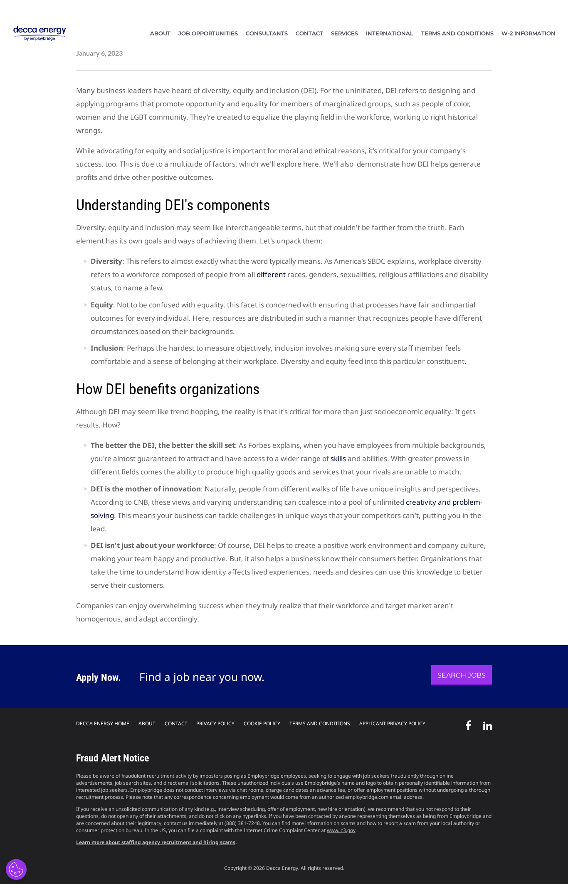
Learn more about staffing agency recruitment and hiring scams (155, 842)
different (271, 274)
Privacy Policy (215, 723)
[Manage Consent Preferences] (16, 869)
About (160, 33)
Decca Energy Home (102, 723)
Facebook (466, 724)
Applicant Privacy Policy (392, 723)
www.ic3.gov (341, 830)
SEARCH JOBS (461, 675)
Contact (309, 33)
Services (344, 33)
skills (338, 458)
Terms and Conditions (457, 33)
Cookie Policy (262, 723)
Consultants (267, 33)
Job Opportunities (208, 33)
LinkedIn (485, 724)
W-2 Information (528, 33)
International (389, 33)
